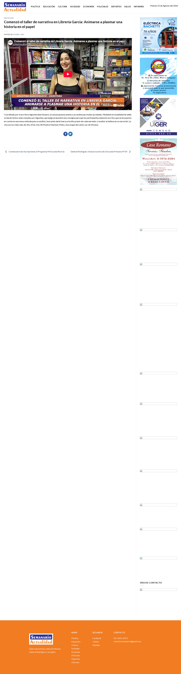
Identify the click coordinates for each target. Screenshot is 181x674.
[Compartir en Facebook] (65, 134)
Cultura (62, 6)
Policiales (102, 6)
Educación (49, 6)
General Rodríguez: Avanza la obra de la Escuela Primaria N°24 (99, 151)
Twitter (95, 641)
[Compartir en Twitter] (70, 134)
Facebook (96, 638)
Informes (139, 6)
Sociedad (75, 6)
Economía (88, 6)
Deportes (116, 6)
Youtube (96, 645)
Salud (127, 6)
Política (35, 6)
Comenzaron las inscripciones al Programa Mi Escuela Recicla (36, 151)
